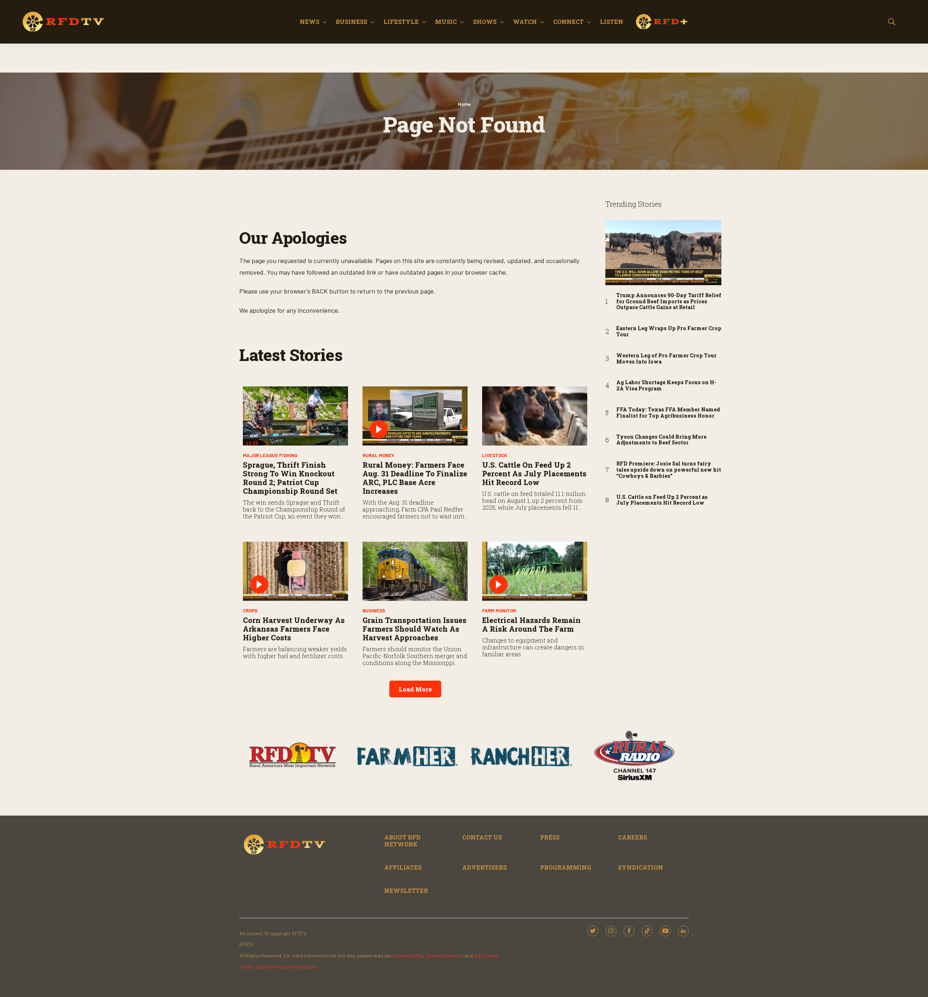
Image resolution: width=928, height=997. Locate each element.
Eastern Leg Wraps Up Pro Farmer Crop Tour (668, 331)
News (309, 21)
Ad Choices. (487, 955)
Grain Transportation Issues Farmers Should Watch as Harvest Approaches (414, 628)
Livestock (494, 455)
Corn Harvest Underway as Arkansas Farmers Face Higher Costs (294, 628)
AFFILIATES (403, 867)
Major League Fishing (270, 455)
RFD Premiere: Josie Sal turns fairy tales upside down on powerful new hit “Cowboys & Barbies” (668, 470)
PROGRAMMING (565, 867)
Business (351, 21)
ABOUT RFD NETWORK (402, 841)
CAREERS (632, 837)
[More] (325, 22)
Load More (415, 689)
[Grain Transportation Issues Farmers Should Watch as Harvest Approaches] (415, 571)
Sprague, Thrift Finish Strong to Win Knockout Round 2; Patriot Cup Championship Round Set (290, 478)
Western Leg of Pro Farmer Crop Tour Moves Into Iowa (666, 359)
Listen (611, 21)
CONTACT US (482, 837)
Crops (250, 611)
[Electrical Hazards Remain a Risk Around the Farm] (534, 571)
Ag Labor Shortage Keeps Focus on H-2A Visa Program (666, 385)
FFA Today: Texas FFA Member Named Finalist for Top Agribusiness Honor (668, 413)
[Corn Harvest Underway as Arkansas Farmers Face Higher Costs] (295, 571)
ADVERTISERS (484, 867)
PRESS (550, 837)
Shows (485, 21)
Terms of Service (443, 955)
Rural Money (378, 455)
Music (446, 21)
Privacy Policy (408, 955)
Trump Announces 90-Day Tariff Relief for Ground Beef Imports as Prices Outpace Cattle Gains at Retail (668, 301)
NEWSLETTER (406, 890)
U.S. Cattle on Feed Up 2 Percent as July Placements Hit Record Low (534, 473)
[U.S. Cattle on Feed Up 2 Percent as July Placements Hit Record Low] (534, 416)
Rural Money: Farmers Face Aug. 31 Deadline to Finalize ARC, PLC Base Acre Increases (414, 478)
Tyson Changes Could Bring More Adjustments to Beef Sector (661, 440)
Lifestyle (401, 21)
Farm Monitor (499, 611)
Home (464, 104)
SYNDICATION (640, 867)
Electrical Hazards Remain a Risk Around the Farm (531, 624)
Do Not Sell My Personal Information (278, 967)
